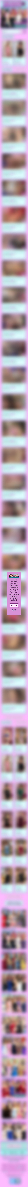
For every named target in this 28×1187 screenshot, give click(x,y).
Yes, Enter (14, 605)
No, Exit (14, 610)
